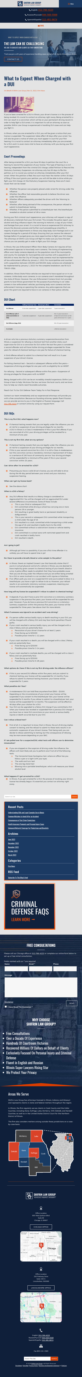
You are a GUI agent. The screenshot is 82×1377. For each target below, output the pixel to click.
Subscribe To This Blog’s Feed (18, 877)
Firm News (41, 91)
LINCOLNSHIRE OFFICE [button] (41, 1288)
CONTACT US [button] (13, 59)
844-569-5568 (49, 14)
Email (32, 964)
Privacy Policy (33, 1365)
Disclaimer (9, 1002)
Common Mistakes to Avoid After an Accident (23, 816)
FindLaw (64, 1365)
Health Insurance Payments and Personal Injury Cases (26, 824)
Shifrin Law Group (19, 91)
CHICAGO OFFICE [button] (41, 1227)
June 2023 (11, 839)
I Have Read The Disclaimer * (20, 1007)
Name (7, 964)
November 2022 (13, 847)
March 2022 (12, 855)
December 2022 (13, 843)
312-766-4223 (45, 9)
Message (8, 975)
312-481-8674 (49, 19)
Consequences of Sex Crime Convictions (21, 820)
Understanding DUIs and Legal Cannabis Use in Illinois (26, 812)
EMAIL (42, 25)
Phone (56, 964)
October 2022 (13, 851)
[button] (70, 3)
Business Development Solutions (49, 1365)
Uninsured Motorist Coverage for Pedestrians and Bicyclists (28, 828)
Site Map (25, 1365)
